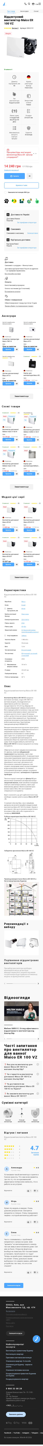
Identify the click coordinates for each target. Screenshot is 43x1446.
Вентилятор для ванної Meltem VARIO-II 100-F (32, 431)
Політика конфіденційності (16, 1314)
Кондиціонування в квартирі (17, 1379)
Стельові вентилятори (21, 1120)
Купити (16, 176)
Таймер (24, 635)
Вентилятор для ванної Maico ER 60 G (32, 555)
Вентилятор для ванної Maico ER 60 (11, 521)
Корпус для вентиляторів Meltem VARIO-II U (31, 465)
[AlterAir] (5, 4)
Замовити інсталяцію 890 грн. (19, 192)
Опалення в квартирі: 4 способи (18, 1361)
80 (14, 86)
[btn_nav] (39, 4)
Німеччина (28, 88)
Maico (23, 601)
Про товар (11, 11)
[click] (30, 176)
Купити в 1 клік (21, 185)
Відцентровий (14, 103)
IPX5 (23, 623)
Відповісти (8, 1190)
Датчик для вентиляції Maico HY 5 (32, 340)
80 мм (23, 608)
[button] (33, 153)
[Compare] (17, 349)
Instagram (25, 1433)
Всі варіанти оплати (12, 292)
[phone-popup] (25, 4)
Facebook (7, 1433)
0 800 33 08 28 (14, 1389)
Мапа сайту (10, 1323)
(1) (11, 358)
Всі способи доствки (13, 274)
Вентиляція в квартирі (14, 1354)
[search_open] (29, 4)
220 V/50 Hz (25, 619)
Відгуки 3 (15, 28)
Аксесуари (24, 11)
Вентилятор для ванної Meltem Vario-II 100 (11, 465)
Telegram (34, 1433)
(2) (18, 412)
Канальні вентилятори (8, 1120)
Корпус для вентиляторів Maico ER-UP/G (32, 374)
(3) (40, 537)
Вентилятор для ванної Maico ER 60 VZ (32, 521)
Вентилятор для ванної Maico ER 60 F (11, 555)
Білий (23, 605)
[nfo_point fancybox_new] (5, 610)
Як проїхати (10, 1311)
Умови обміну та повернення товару (19, 306)
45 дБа (24, 626)
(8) (18, 447)
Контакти (9, 1326)
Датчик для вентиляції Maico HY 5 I (11, 374)
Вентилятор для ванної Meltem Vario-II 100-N (11, 431)
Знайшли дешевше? (11, 170)
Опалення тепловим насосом (17, 1370)
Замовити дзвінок (16, 1414)
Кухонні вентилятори (35, 1120)
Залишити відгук (13, 1285)
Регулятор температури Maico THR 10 (11, 340)
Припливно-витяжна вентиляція (19, 1358)
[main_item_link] (21, 1018)
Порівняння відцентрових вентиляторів (21, 962)
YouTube (16, 1433)
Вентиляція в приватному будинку (19, 1351)
